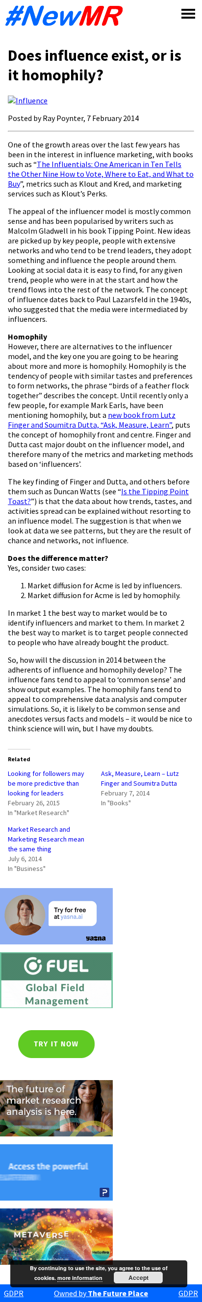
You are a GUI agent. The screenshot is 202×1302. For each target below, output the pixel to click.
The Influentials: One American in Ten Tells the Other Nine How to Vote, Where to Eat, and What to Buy (101, 174)
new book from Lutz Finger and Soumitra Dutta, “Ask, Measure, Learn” (92, 420)
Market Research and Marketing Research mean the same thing (46, 839)
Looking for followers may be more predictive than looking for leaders (46, 783)
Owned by (101, 1293)
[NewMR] (66, 15)
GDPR (14, 1293)
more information (79, 1277)
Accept (138, 1277)
